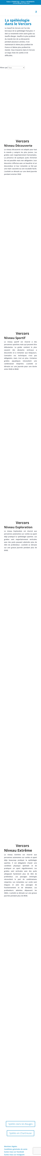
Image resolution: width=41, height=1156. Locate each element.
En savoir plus (20, 246)
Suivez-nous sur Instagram (14, 1154)
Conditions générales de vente (15, 1149)
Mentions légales (10, 1146)
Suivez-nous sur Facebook (14, 1152)
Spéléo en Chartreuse (20, 1133)
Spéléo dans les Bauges (20, 1123)
